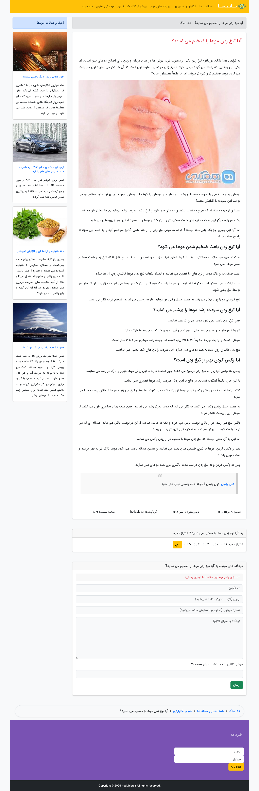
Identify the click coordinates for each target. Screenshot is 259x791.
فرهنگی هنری (105, 6)
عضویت (236, 766)
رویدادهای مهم (160, 6)
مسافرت (87, 6)
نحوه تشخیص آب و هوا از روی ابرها (43, 348)
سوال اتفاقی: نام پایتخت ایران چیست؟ (217, 664)
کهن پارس (227, 484)
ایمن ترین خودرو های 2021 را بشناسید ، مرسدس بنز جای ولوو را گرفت (41, 169)
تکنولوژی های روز (184, 6)
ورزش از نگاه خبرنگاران (132, 6)
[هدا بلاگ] (231, 6)
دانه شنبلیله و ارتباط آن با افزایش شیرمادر (41, 251)
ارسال (236, 684)
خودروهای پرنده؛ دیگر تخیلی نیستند (43, 77)
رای (177, 544)
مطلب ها (205, 6)
